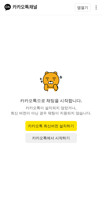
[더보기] (95, 7)
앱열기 (82, 7)
